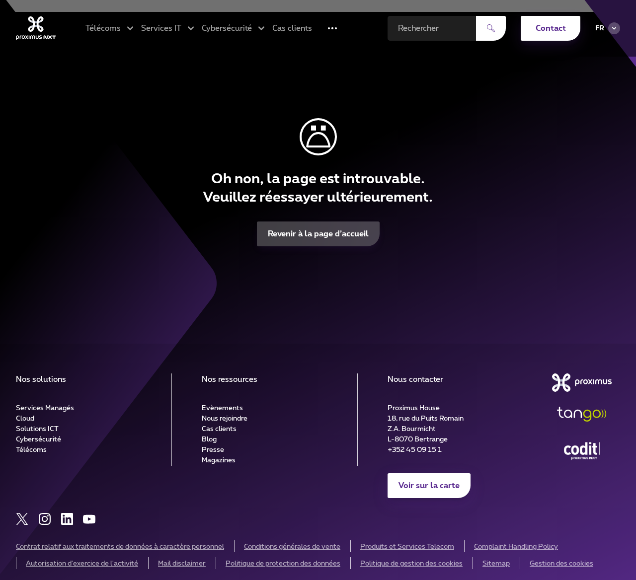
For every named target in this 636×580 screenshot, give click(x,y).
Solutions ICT (37, 429)
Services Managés (45, 408)
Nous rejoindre (224, 418)
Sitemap (496, 563)
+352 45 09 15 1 (415, 449)
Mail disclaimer (182, 563)
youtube (89, 519)
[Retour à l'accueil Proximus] (36, 28)
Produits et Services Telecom (407, 546)
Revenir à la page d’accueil (318, 234)
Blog (209, 439)
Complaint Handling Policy (516, 546)
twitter (22, 519)
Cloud (25, 418)
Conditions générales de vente (292, 546)
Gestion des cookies (561, 563)
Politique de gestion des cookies (411, 563)
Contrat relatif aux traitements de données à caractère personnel (120, 546)
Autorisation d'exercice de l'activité (82, 563)
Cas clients (292, 28)
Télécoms (31, 449)
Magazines (219, 460)
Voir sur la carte (429, 486)
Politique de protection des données (283, 563)
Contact (551, 28)
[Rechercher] (491, 28)
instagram (44, 519)
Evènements (222, 408)
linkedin (67, 519)
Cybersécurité (38, 439)
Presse (213, 449)
